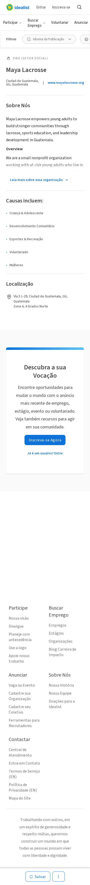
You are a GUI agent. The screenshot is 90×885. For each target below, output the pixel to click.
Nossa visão (19, 618)
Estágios (56, 633)
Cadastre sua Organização (20, 696)
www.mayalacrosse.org (66, 82)
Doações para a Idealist (62, 704)
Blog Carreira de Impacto (62, 652)
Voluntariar (59, 22)
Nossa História (61, 685)
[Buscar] (79, 7)
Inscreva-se (61, 7)
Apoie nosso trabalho (19, 658)
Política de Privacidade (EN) (23, 787)
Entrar (41, 7)
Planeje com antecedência (20, 637)
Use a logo (17, 648)
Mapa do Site (19, 798)
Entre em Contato (24, 763)
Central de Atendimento (20, 752)
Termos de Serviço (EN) (24, 774)
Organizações (60, 641)
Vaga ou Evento (22, 685)
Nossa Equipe (60, 693)
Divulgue (16, 626)
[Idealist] (17, 7)
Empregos (57, 625)
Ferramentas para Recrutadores (24, 723)
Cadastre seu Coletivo (19, 709)
